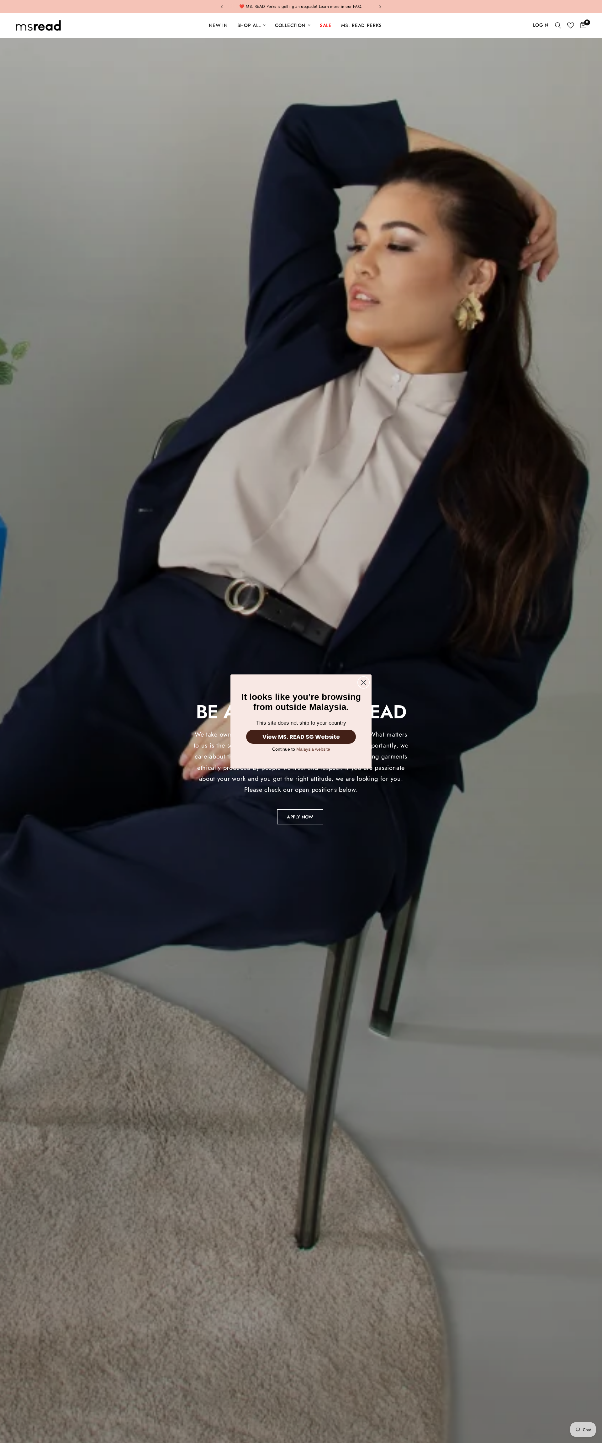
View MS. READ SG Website (301, 737)
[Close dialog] (363, 682)
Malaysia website (313, 749)
